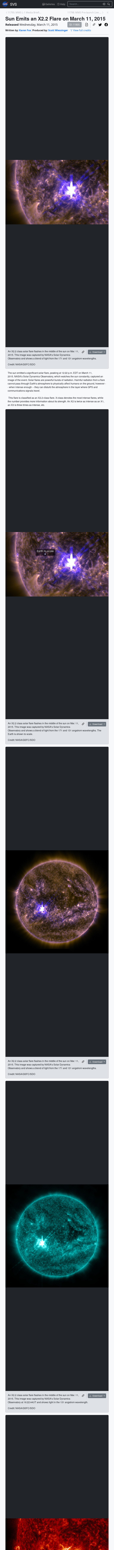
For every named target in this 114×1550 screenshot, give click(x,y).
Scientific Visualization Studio (13, 4)
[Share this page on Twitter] (100, 24)
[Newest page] (107, 12)
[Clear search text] (103, 4)
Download (97, 352)
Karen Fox (25, 30)
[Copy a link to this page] (94, 24)
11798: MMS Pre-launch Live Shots (84, 12)
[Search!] (109, 4)
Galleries (50, 4)
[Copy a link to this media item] (83, 352)
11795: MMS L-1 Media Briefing (25, 12)
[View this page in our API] (86, 24)
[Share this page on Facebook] (106, 24)
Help (62, 4)
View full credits (82, 30)
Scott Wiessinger (58, 30)
